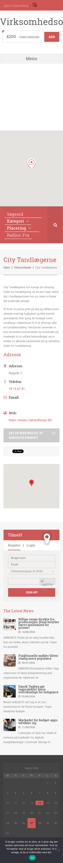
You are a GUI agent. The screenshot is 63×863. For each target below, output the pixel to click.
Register (14, 545)
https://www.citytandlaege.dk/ (30, 420)
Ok (32, 857)
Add (52, 37)
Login (31, 545)
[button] (31, 163)
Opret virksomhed (16, 6)
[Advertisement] (31, 97)
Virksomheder (22, 267)
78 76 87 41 (17, 389)
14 (39, 803)
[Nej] (58, 850)
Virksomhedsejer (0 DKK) (27, 571)
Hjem (7, 267)
